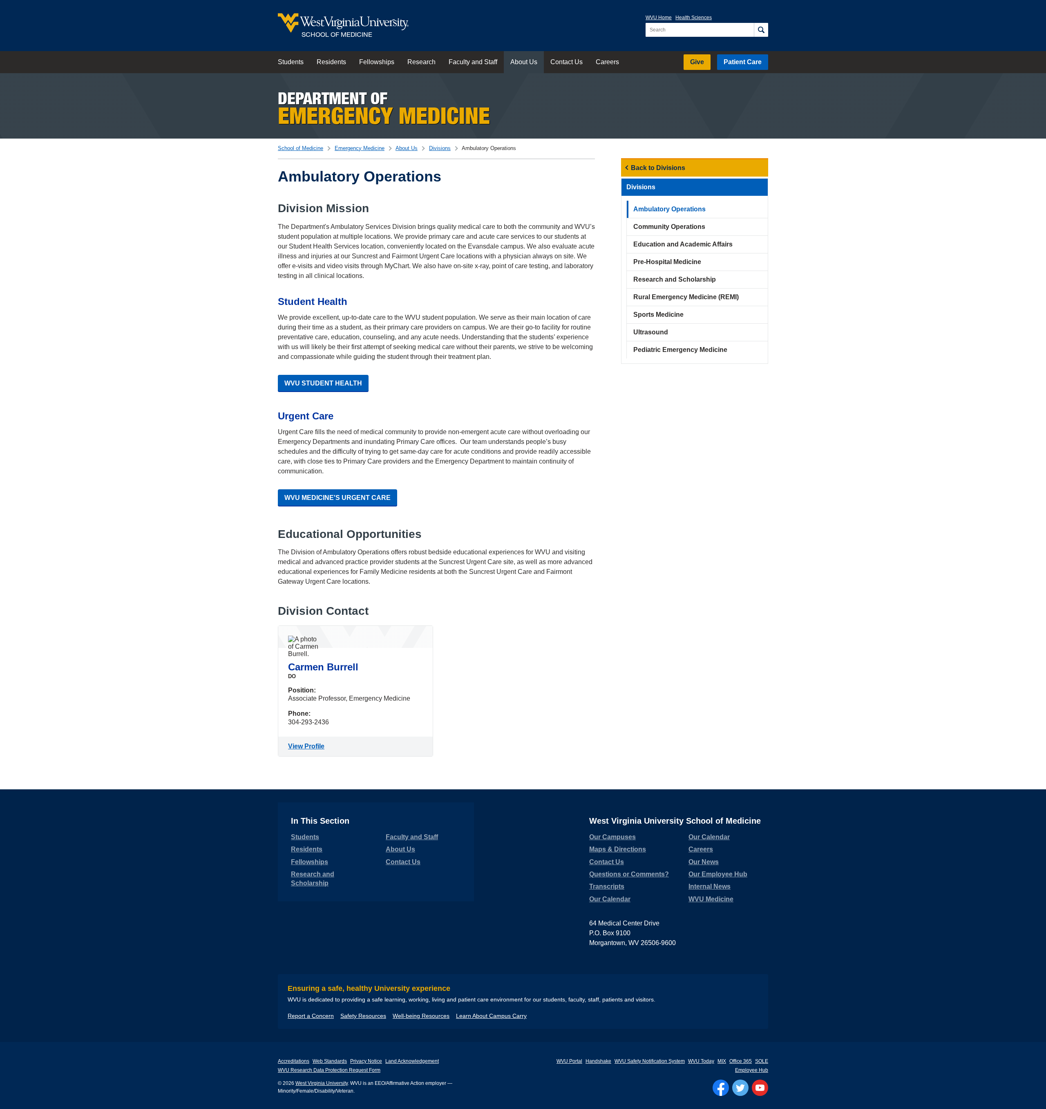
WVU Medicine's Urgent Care (337, 497)
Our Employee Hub (717, 874)
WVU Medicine (710, 899)
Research (421, 61)
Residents (331, 61)
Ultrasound (650, 332)
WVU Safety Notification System (650, 1061)
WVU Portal (569, 1061)
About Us (523, 61)
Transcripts (606, 886)
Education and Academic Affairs (683, 244)
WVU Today (701, 1061)
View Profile (308, 746)
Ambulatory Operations (669, 209)
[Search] (761, 30)
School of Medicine (300, 148)
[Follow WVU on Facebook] (721, 1088)
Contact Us (566, 61)
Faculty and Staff (473, 61)
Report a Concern (311, 1016)
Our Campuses (612, 836)
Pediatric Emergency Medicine (680, 349)
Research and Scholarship (674, 279)
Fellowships (376, 61)
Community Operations (669, 226)
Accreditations (293, 1061)
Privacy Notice (366, 1061)
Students (291, 61)
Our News (703, 861)
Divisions (440, 148)
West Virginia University (321, 1083)
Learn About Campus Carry (491, 1016)
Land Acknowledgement (412, 1061)
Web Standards (330, 1061)
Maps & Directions (617, 849)
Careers (607, 61)
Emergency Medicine (359, 148)
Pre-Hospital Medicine (667, 261)
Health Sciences (693, 17)
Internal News (709, 886)
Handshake (598, 1061)
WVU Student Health (323, 383)
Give (697, 61)
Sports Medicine (658, 314)
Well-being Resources (421, 1016)
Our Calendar (609, 899)
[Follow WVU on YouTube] (760, 1088)
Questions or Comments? (629, 874)
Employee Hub (751, 1070)
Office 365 (740, 1061)
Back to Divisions (658, 167)
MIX (721, 1061)
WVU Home (659, 17)
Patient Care (743, 61)
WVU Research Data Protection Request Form (329, 1070)
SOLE (761, 1061)
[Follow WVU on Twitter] (740, 1088)
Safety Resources (363, 1016)
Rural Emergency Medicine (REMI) (686, 296)
